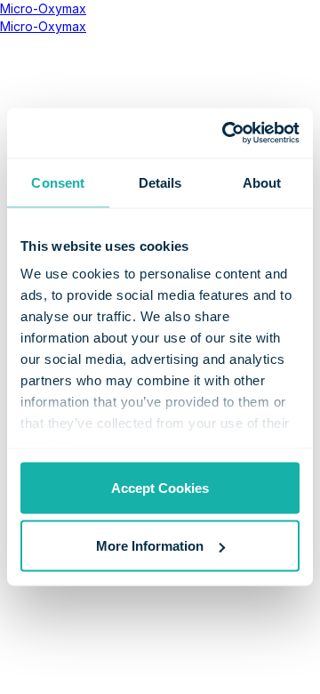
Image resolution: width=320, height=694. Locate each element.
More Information (150, 545)
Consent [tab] (57, 182)
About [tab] (262, 182)
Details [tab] (160, 182)
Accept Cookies (160, 487)
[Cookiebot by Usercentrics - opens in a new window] (226, 133)
